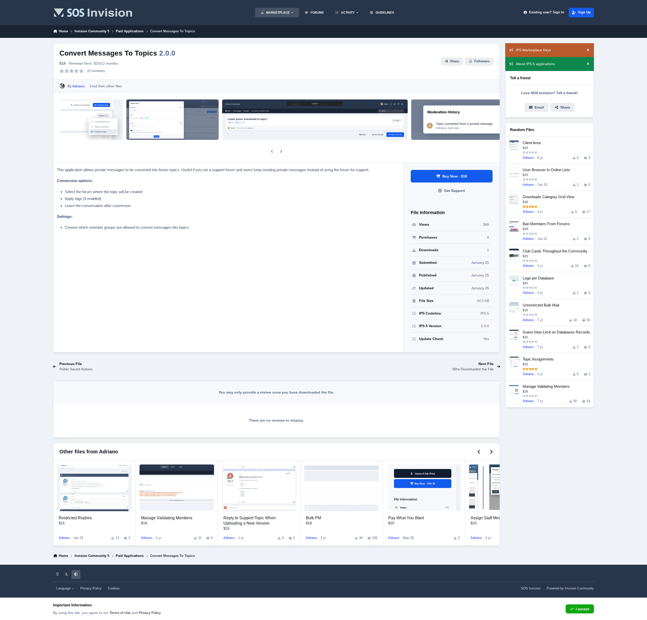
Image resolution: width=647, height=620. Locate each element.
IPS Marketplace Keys (533, 50)
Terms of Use (120, 613)
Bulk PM (313, 517)
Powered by (570, 588)
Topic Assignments (538, 359)
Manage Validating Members (166, 517)
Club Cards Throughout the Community (555, 251)
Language (64, 588)
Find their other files (106, 86)
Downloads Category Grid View (548, 197)
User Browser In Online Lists (546, 170)
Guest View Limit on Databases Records (556, 332)
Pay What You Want (406, 517)
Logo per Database (538, 278)
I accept (582, 609)
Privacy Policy (91, 588)
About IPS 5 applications (535, 64)
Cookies (114, 588)
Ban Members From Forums (546, 224)
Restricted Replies (75, 517)
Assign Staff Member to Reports (499, 517)
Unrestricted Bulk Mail (541, 305)
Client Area (532, 143)
